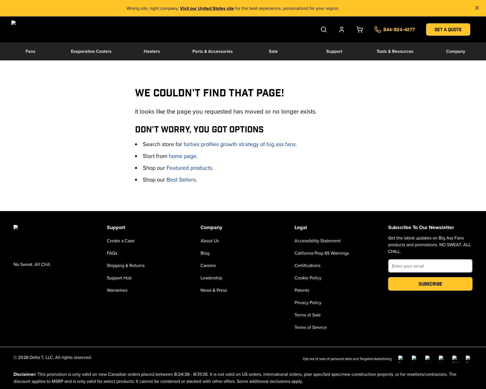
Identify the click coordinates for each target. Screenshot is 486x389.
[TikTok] (455, 359)
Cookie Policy (307, 278)
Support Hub (119, 278)
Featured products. (189, 168)
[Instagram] (415, 359)
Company (455, 51)
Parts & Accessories (212, 51)
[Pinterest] (469, 359)
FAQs (112, 253)
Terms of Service (310, 327)
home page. (183, 156)
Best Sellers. (181, 179)
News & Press (214, 290)
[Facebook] (401, 359)
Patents (301, 290)
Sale (273, 51)
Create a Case (120, 241)
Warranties (117, 290)
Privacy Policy (307, 302)
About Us (210, 241)
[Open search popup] (323, 29)
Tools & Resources (395, 51)
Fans (30, 51)
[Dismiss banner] (477, 7)
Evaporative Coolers (91, 51)
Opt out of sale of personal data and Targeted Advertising (347, 358)
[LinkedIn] (428, 359)
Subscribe (430, 283)
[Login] (341, 29)
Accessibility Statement (317, 241)
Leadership (211, 278)
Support (334, 51)
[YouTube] (442, 359)
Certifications (307, 265)
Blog (205, 253)
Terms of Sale (307, 315)
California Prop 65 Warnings (321, 253)
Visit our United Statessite (207, 8)
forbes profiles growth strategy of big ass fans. (240, 144)
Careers (208, 265)
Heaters (152, 51)
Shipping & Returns (126, 265)
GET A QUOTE (448, 29)
